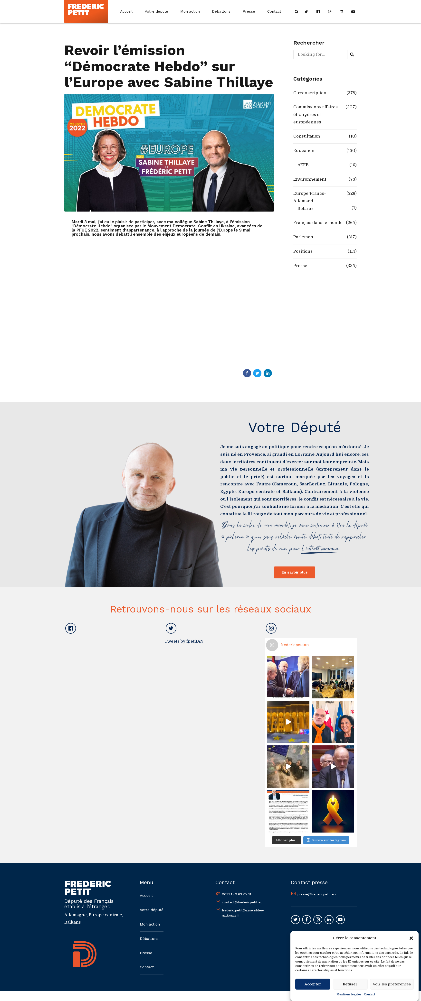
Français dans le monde (318, 222)
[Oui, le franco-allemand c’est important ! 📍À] (288, 677)
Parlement (304, 237)
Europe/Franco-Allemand (309, 197)
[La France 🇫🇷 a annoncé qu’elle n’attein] (333, 766)
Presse (249, 11)
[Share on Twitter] (257, 373)
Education (304, 150)
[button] (411, 938)
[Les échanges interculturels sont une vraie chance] (333, 677)
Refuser (350, 984)
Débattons (221, 11)
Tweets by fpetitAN (183, 641)
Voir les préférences (392, 984)
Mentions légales (349, 994)
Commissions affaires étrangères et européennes (315, 114)
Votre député (156, 11)
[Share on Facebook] (247, 373)
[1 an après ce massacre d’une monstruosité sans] (333, 811)
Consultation (306, 136)
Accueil (126, 11)
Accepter (313, 984)
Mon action (190, 11)
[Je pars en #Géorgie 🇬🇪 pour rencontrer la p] (288, 766)
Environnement (309, 179)
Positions (303, 251)
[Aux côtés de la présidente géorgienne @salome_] (333, 722)
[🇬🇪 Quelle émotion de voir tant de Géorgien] (288, 722)
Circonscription (309, 93)
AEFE (302, 165)
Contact (369, 994)
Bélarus (305, 208)
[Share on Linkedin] (268, 373)
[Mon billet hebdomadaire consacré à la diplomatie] (288, 811)
